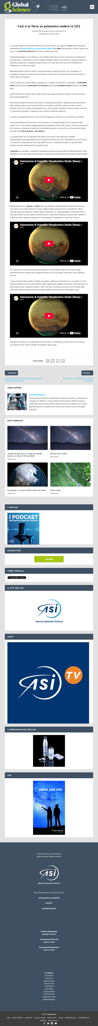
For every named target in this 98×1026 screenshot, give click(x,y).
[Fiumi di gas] (70, 475)
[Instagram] (52, 1023)
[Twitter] (48, 1023)
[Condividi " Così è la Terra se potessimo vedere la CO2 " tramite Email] (57, 360)
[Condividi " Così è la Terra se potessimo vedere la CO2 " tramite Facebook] (47, 360)
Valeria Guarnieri (49, 950)
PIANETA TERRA (52, 1018)
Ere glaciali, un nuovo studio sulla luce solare (26, 490)
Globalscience (51, 1014)
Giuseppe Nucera (47, 31)
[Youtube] (56, 1023)
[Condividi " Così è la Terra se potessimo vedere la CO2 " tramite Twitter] (52, 360)
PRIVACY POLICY (53, 1020)
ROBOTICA (43, 1020)
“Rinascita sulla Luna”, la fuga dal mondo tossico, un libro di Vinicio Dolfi (24, 454)
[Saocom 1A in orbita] (70, 438)
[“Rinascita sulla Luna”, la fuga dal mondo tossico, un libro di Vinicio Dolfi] (27, 438)
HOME (9, 1018)
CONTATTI (49, 903)
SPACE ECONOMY (18, 1018)
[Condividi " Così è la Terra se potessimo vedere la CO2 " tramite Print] (63, 360)
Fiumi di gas (55, 490)
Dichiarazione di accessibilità (49, 898)
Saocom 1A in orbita (58, 453)
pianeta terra (61, 31)
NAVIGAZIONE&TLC (71, 1018)
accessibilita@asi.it (49, 908)
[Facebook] (44, 1023)
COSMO (60, 1018)
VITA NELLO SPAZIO (39, 1018)
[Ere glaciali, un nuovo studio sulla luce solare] (27, 475)
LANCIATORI (28, 1018)
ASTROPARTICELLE (84, 1018)
